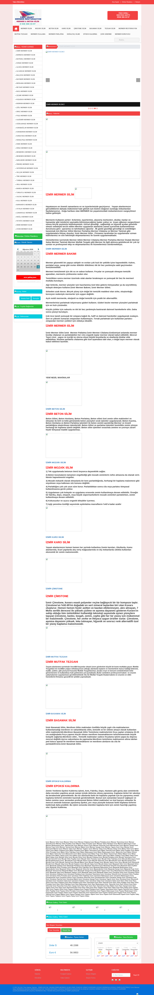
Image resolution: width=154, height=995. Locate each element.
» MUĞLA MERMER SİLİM (24, 217)
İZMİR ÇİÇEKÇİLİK (73, 991)
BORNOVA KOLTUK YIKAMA (40, 989)
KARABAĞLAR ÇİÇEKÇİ (27, 991)
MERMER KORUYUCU (122, 34)
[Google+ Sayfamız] (120, 980)
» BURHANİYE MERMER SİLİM (25, 205)
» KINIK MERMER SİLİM (23, 144)
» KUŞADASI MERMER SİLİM (25, 99)
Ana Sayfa (115, 2)
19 (24, 263)
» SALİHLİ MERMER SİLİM (24, 196)
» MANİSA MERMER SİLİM (24, 188)
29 (35, 266)
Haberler (37, 974)
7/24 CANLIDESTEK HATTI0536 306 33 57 (123, 15)
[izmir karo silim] (64, 570)
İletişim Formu (90, 978)
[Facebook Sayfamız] (113, 980)
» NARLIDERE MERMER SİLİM (25, 160)
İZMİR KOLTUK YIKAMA (46, 987)
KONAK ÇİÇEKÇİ (101, 989)
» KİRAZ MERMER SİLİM (23, 148)
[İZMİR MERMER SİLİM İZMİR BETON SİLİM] (55, 17)
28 (31, 266)
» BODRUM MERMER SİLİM (24, 103)
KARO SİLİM (66, 28)
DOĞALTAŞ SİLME (73, 34)
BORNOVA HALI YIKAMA (44, 991)
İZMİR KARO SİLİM (55, 537)
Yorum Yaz (66, 930)
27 (28, 266)
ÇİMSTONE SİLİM (80, 28)
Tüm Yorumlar (54, 930)
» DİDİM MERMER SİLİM (23, 225)
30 (38, 266)
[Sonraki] (38, 249)
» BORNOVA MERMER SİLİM (25, 55)
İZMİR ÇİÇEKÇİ (97, 987)
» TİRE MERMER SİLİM (23, 176)
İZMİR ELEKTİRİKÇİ (123, 987)
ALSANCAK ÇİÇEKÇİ (88, 989)
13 (28, 260)
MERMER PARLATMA (56, 34)
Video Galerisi (65, 978)
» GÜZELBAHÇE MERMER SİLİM (26, 124)
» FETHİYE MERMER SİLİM (24, 221)
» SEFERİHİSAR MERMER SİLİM (26, 168)
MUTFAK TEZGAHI (21, 34)
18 (21, 263)
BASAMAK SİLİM (95, 28)
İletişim (137, 2)
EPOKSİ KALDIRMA (90, 34)
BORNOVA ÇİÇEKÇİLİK (72, 989)
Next (138, 80)
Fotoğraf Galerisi (65, 974)
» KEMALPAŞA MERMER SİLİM (26, 140)
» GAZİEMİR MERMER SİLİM (25, 120)
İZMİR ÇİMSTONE (54, 589)
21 (31, 263)
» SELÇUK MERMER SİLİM (24, 172)
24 (18, 266)
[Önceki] (17, 249)
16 (38, 260)
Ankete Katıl (25, 298)
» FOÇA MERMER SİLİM (23, 115)
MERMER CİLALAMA (38, 34)
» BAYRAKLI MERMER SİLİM (25, 59)
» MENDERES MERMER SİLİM (25, 152)
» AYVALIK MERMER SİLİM (24, 209)
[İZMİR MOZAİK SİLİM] (64, 519)
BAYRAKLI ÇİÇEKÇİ (57, 989)
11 (21, 260)
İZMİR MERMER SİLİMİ (63, 987)
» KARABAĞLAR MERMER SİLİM (26, 128)
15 (35, 260)
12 (24, 260)
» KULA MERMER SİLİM (23, 200)
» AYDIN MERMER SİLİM (23, 229)
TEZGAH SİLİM (110, 28)
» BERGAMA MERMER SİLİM (25, 83)
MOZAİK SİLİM (40, 28)
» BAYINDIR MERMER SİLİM (25, 79)
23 (38, 263)
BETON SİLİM (53, 28)
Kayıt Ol (136, 975)
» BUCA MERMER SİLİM (23, 91)
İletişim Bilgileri (91, 974)
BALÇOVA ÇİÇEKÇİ (59, 991)
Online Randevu (127, 2)
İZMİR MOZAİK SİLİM (56, 462)
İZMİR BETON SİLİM (55, 409)
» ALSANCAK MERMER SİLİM (25, 71)
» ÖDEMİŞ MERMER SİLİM (24, 164)
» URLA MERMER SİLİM (23, 184)
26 (24, 266)
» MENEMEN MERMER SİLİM (25, 156)
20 (28, 263)
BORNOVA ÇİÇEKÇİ (109, 987)
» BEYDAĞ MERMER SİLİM (24, 87)
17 (18, 263)
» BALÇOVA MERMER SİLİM (25, 75)
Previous (48, 80)
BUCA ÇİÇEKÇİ (113, 989)
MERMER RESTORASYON (128, 28)
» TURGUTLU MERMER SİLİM (25, 192)
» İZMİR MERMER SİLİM (23, 51)
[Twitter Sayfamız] (116, 980)
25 (21, 266)
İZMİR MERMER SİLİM (67, 46)
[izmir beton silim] (64, 445)
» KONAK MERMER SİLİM (24, 63)
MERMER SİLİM (26, 28)
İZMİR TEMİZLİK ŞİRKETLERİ (81, 987)
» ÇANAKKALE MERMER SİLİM (26, 213)
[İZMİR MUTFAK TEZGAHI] (64, 696)
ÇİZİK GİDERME (106, 34)
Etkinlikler (38, 978)
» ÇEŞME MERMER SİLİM (24, 95)
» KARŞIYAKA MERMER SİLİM (25, 136)
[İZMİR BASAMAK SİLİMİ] (64, 764)
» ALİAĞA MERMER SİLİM (24, 67)
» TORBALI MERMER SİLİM (24, 180)
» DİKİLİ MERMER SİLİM (23, 111)
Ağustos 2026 (28, 249)
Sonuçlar (36, 298)
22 (35, 263)
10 (18, 260)
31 (18, 270)
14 (31, 260)
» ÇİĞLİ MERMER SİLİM (23, 107)
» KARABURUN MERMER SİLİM (26, 132)
